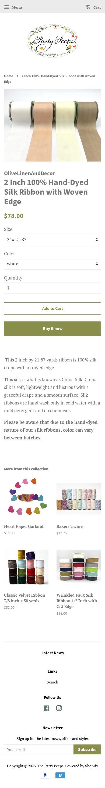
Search (52, 682)
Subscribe (87, 750)
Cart (97, 7)
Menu (16, 7)
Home (8, 76)
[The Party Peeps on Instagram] (59, 709)
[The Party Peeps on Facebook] (46, 709)
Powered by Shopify (81, 765)
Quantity (13, 278)
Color (9, 253)
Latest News (52, 653)
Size (8, 229)
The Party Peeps (50, 765)
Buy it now (52, 329)
